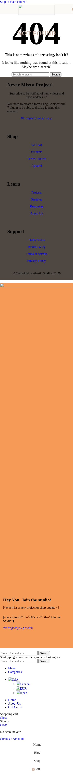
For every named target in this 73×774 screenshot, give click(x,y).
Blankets (36, 152)
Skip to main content (13, 1)
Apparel (36, 165)
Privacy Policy (36, 260)
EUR (23, 688)
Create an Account (12, 738)
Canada (25, 684)
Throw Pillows (36, 158)
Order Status (37, 240)
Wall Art (36, 145)
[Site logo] (36, 13)
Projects (36, 192)
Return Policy (36, 247)
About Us (36, 213)
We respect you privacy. (18, 628)
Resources (36, 206)
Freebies (36, 199)
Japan (23, 693)
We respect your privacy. (36, 118)
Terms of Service (36, 254)
